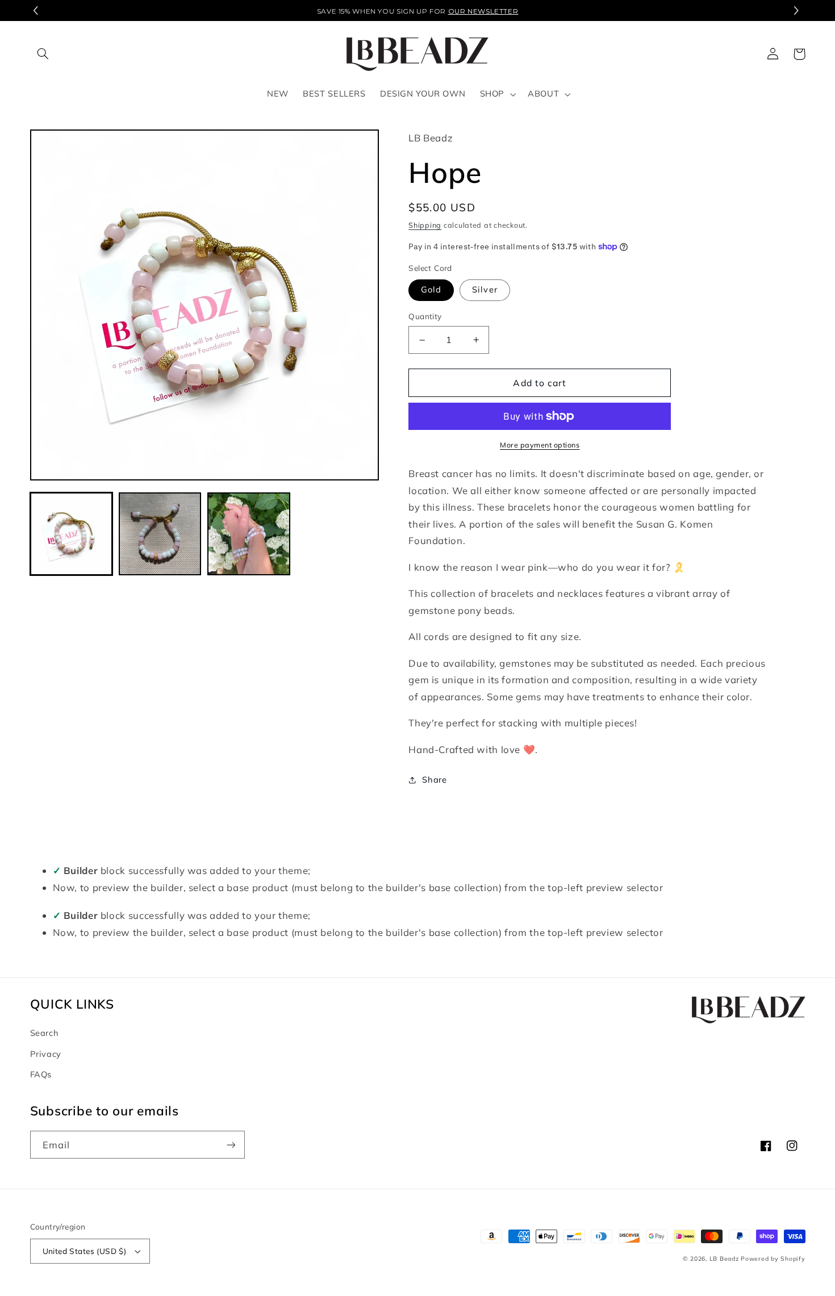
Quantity (424, 316)
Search (44, 1032)
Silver (484, 289)
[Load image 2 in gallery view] (160, 533)
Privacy (45, 1053)
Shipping (424, 224)
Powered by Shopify (773, 1258)
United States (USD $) (85, 1251)
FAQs (41, 1074)
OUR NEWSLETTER (483, 11)
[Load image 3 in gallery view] (248, 533)
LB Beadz (724, 1258)
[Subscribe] (231, 1145)
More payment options (540, 444)
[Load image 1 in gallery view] (71, 533)
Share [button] (434, 779)
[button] (797, 10)
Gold (431, 289)
